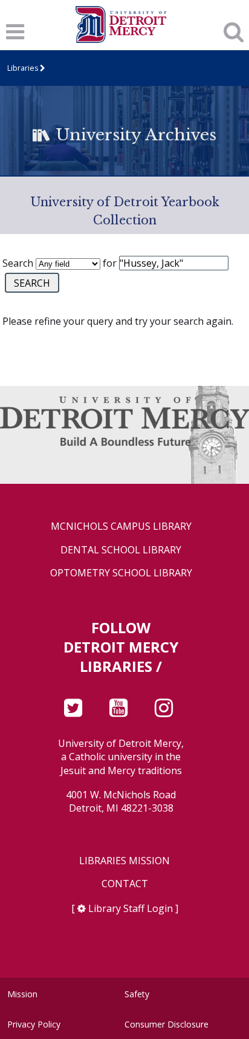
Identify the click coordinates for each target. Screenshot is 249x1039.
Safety (136, 994)
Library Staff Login (130, 908)
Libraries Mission (124, 861)
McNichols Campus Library (121, 526)
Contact (125, 884)
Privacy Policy (33, 1024)
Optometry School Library (121, 573)
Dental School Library (120, 550)
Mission (22, 994)
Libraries (22, 68)
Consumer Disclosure (166, 1024)
